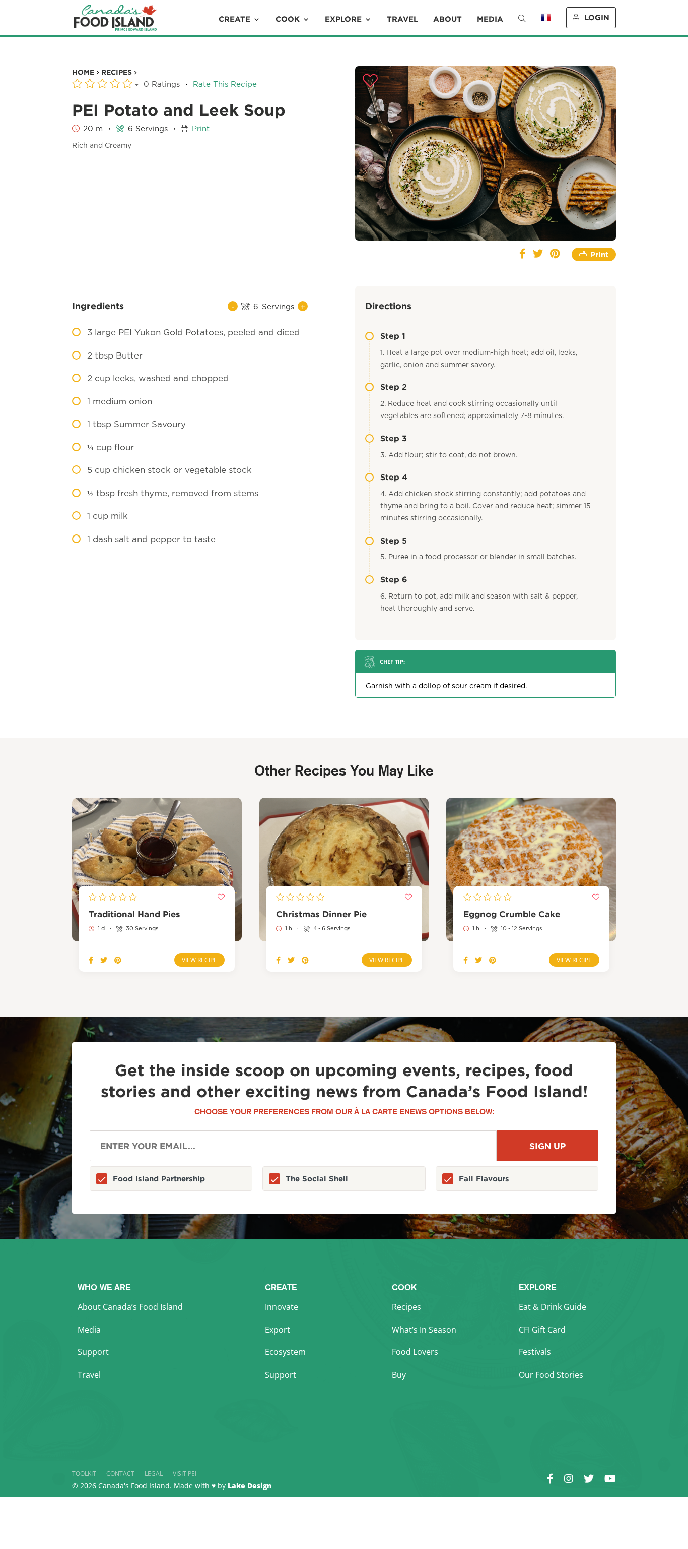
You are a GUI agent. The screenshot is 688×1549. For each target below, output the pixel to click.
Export (277, 1329)
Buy (399, 1374)
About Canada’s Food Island (130, 1307)
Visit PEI (184, 1473)
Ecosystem (285, 1351)
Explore (343, 19)
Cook (288, 19)
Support (93, 1351)
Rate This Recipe (225, 84)
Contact (120, 1473)
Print (201, 129)
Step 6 (393, 579)
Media (490, 19)
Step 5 (393, 540)
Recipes (406, 1307)
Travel (402, 19)
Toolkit (84, 1473)
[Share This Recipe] (522, 254)
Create (234, 19)
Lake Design (249, 1486)
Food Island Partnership (159, 1178)
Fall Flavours (484, 1178)
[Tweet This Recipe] (538, 254)
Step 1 (392, 335)
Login (596, 17)
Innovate (281, 1307)
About (447, 19)
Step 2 (393, 386)
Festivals (535, 1351)
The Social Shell (317, 1178)
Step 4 (393, 477)
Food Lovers (415, 1351)
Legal (154, 1473)
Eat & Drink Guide (552, 1307)
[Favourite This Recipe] (370, 81)
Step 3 (393, 438)
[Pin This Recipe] (555, 254)
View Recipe (199, 960)
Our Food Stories (551, 1374)
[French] (546, 24)
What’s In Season (424, 1329)
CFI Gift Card (542, 1329)
